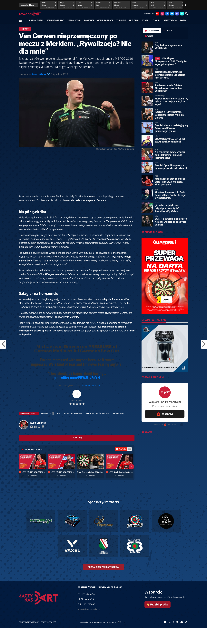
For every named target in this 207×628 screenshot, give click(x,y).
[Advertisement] (76, 173)
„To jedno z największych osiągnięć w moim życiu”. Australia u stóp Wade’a (167, 208)
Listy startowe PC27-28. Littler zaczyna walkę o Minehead (170, 140)
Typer (145, 20)
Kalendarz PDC (55, 20)
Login (183, 20)
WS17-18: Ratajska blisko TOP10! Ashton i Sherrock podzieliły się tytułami (171, 221)
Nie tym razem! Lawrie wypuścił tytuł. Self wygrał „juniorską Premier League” (170, 155)
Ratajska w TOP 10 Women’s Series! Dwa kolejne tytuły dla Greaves (169, 114)
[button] (22, 466)
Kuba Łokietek (39, 74)
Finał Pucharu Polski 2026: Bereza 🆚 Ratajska (90, 472)
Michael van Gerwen (73, 413)
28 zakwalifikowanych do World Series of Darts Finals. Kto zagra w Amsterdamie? (170, 195)
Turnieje (121, 20)
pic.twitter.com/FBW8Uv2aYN (77, 377)
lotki (57, 413)
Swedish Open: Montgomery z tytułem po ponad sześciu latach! (171, 167)
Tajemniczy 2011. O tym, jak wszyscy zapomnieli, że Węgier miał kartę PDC (170, 74)
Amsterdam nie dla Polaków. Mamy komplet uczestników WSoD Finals (168, 88)
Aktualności (36, 20)
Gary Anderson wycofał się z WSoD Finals (168, 46)
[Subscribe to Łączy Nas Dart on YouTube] (123, 449)
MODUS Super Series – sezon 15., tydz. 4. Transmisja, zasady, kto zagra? (171, 101)
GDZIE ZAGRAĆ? (105, 20)
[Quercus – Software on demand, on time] (122, 622)
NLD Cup (133, 20)
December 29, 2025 (90, 385)
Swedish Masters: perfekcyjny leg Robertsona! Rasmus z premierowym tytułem (171, 128)
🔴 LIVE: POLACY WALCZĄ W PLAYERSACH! (32, 472)
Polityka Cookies (48, 622)
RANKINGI (89, 20)
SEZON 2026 (73, 20)
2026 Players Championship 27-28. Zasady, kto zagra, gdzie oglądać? (171, 61)
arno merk (46, 413)
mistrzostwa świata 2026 (97, 413)
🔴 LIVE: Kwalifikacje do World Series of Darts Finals (119, 472)
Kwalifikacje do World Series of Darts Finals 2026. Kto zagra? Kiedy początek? (170, 181)
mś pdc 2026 (118, 413)
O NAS (156, 20)
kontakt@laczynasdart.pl (89, 609)
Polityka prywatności (29, 622)
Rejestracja (170, 20)
